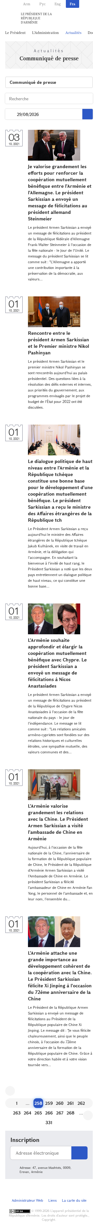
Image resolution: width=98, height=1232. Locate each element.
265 (38, 1113)
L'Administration (45, 32)
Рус (42, 3)
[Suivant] (88, 1115)
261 (70, 1103)
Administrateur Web (27, 1200)
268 (70, 1113)
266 (49, 1113)
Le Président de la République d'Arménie (36, 18)
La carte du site (74, 1200)
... (11, 114)
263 (17, 1113)
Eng (58, 3)
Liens (52, 1200)
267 (60, 1113)
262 (81, 1103)
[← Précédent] (10, 1091)
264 (27, 1113)
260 (60, 1103)
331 (49, 1122)
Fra (72, 3)
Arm (26, 3)
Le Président (15, 32)
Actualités (73, 32)
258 (38, 1103)
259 (49, 1103)
